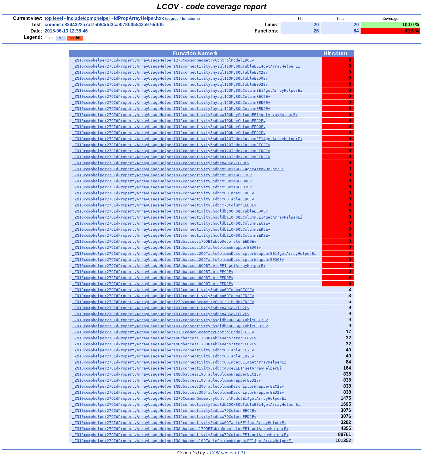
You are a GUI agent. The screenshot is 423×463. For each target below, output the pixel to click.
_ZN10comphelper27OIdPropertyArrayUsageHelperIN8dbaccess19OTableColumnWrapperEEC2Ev (166, 374)
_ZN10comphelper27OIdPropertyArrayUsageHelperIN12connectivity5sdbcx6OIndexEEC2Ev (163, 290)
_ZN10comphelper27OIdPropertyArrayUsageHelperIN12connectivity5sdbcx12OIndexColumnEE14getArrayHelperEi (187, 139)
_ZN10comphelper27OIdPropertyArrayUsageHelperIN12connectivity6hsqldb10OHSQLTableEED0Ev (170, 211)
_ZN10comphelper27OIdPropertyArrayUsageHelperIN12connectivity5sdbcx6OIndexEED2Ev (163, 296)
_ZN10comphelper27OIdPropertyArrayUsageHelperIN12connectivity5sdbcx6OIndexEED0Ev (163, 193)
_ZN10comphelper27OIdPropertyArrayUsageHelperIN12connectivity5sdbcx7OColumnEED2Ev (164, 416)
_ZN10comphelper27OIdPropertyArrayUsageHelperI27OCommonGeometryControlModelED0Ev (163, 60)
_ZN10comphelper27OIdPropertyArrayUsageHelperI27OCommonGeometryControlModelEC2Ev (163, 332)
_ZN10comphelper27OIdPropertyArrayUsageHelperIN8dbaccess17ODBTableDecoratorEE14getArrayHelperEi (180, 428)
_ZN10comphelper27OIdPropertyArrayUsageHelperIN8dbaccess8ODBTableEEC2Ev (152, 271)
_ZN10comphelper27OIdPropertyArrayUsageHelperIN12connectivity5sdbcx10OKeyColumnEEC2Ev (169, 120)
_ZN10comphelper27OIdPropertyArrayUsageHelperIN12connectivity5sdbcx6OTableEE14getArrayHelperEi (179, 422)
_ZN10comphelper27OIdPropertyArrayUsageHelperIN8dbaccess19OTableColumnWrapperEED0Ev (166, 247)
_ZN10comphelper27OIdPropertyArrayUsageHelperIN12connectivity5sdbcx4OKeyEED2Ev (160, 314)
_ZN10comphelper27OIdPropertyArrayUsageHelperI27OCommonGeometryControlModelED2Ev (163, 302)
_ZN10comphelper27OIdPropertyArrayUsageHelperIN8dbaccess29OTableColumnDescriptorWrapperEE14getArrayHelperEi (194, 253)
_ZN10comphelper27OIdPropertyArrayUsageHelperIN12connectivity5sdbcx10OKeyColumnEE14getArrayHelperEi (185, 114)
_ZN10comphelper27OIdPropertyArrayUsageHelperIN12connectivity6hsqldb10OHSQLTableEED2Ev (170, 326)
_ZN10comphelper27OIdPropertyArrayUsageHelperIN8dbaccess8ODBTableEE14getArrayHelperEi (169, 265)
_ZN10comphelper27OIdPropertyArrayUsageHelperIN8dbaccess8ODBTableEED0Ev (152, 277)
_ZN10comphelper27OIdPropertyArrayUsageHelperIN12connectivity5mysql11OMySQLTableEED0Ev (170, 78)
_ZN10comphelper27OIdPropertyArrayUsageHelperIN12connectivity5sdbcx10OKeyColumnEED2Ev (169, 133)
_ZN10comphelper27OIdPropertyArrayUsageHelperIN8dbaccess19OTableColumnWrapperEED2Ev (166, 380)
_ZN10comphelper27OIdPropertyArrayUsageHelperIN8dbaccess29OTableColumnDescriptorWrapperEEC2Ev (178, 386)
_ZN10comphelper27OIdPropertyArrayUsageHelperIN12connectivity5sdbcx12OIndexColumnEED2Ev (171, 157)
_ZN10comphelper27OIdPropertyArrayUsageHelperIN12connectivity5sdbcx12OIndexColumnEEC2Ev (171, 145)
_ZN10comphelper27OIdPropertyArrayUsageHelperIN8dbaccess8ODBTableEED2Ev (152, 284)
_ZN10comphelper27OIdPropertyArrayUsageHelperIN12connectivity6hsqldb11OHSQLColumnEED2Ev (171, 235)
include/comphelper (88, 18)
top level (54, 18)
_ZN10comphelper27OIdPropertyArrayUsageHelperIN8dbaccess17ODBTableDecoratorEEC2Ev (164, 338)
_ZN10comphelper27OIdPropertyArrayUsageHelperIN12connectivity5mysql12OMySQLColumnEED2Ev (171, 108)
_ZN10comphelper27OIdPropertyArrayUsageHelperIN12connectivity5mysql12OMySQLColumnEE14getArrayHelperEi (187, 90)
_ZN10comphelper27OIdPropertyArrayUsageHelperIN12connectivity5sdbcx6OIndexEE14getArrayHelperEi (179, 362)
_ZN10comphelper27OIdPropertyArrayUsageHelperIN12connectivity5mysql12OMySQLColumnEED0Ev (171, 102)
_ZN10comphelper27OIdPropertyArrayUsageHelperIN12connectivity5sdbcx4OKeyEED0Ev (160, 163)
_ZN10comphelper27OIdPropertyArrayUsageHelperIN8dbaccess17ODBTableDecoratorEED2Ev (164, 344)
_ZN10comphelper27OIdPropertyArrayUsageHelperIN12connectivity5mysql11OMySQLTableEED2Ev (170, 84)
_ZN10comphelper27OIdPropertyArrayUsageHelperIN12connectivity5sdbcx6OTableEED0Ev (163, 199)
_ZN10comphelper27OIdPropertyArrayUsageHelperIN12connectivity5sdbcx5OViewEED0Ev (162, 181)
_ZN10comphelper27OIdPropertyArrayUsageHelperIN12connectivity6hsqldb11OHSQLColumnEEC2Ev (171, 223)
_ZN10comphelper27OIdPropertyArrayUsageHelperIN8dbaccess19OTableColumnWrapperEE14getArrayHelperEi (182, 441)
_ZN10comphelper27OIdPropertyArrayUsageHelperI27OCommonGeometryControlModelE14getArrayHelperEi (179, 398)
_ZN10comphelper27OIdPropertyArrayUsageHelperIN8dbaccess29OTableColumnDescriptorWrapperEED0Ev (178, 259)
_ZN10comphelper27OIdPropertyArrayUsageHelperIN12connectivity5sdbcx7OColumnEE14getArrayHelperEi (180, 435)
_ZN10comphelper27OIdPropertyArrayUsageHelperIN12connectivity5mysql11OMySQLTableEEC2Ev (170, 72)
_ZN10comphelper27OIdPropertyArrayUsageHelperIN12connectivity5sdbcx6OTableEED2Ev (163, 356)
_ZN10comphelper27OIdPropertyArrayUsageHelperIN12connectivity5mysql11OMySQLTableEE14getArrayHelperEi (186, 66)
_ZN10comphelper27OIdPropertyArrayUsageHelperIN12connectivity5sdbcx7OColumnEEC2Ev (164, 410)
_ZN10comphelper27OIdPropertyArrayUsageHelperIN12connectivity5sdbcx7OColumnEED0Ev (164, 205)
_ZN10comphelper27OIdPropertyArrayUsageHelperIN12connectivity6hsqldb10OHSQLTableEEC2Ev (170, 320)
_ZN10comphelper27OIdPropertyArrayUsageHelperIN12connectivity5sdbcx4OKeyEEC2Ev (160, 308)
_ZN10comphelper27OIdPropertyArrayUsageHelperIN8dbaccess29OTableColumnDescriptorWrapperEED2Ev (178, 392)
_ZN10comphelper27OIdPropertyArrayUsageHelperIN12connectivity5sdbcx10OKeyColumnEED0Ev (169, 127)
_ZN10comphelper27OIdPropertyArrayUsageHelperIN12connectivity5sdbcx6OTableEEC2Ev (163, 350)
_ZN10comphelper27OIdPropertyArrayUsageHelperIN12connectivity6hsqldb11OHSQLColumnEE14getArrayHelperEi (187, 217)
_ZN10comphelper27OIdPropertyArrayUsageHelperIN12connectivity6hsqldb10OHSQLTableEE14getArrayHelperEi (186, 404)
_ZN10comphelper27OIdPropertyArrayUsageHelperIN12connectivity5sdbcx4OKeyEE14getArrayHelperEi (177, 368)
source (172, 18)
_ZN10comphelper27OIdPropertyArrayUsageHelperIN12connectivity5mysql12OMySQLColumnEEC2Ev (171, 96)
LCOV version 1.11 (226, 452)
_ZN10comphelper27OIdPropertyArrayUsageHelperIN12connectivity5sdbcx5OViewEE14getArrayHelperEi (178, 169)
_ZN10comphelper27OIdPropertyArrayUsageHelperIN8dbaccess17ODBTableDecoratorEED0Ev (164, 241)
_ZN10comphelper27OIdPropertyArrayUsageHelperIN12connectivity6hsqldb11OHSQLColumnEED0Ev (171, 229)
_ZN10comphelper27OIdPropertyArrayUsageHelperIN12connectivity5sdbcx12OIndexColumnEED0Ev (171, 151)
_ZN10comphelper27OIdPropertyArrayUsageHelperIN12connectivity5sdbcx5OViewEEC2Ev (162, 175)
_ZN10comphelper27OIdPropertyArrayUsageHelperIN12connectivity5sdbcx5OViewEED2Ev (162, 187)
